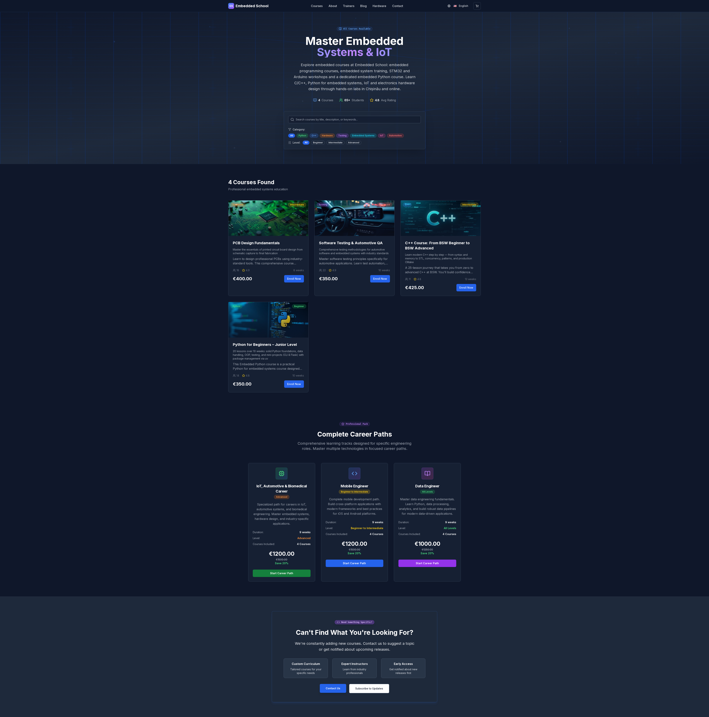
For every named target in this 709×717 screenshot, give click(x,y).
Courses (317, 6)
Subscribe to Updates (369, 688)
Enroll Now (294, 278)
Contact (397, 6)
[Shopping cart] (477, 6)
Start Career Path (281, 573)
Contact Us (333, 688)
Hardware (379, 6)
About (332, 6)
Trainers (348, 6)
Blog (363, 6)
